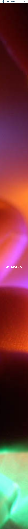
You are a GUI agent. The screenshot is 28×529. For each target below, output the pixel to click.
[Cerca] (24, 1)
